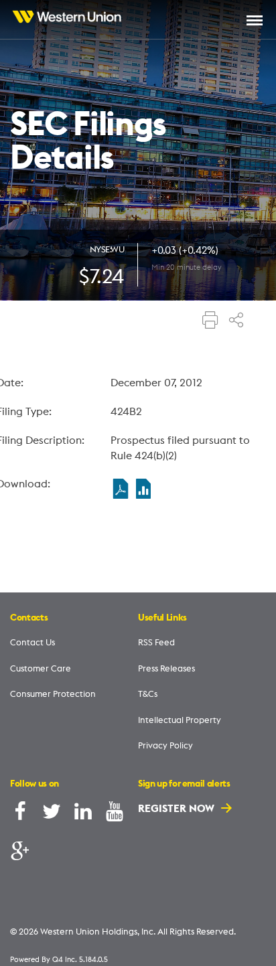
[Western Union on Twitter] (52, 814)
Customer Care (40, 668)
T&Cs (147, 693)
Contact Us (32, 642)
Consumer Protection (53, 693)
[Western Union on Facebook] (20, 814)
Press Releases (166, 668)
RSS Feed (156, 642)
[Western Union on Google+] (20, 852)
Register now (177, 808)
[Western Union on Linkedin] (83, 814)
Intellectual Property (179, 719)
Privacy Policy (165, 745)
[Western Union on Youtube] (115, 814)
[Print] (210, 321)
